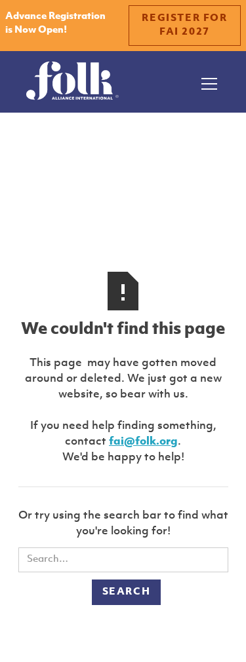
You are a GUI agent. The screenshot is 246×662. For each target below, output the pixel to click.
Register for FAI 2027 (184, 25)
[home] (72, 82)
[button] (207, 82)
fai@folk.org (143, 441)
